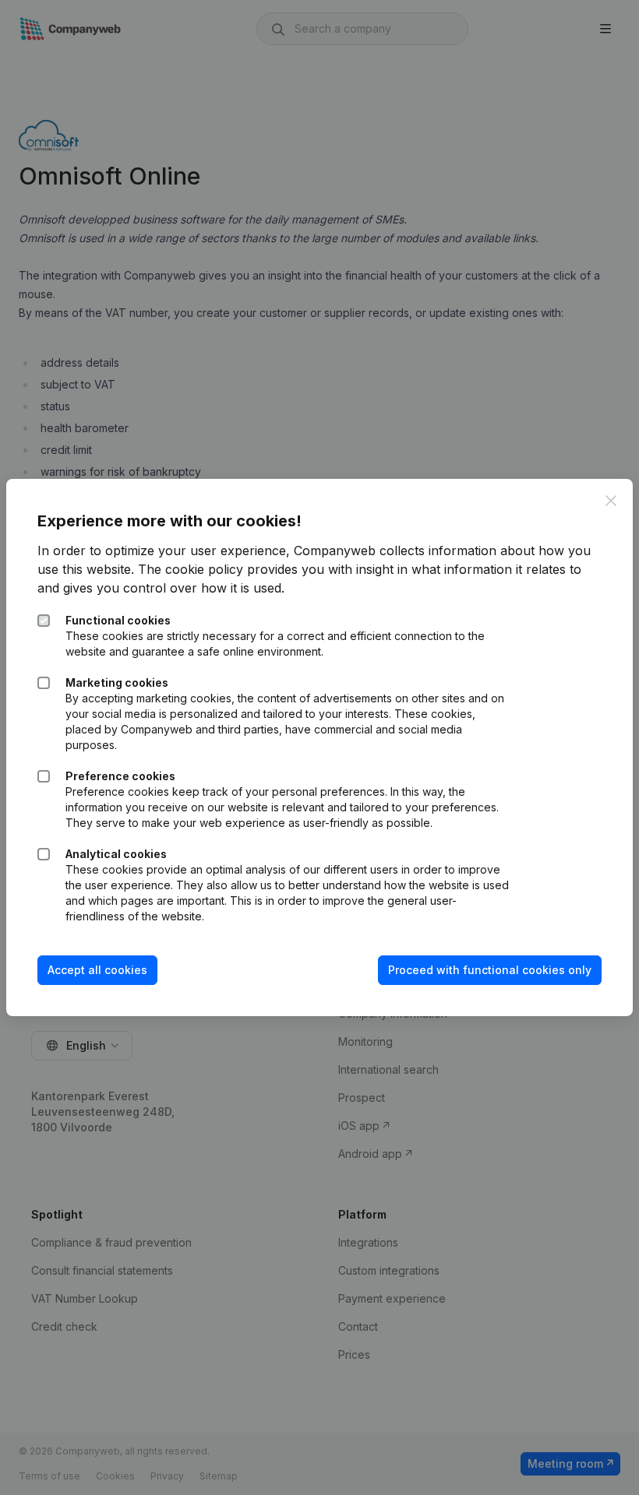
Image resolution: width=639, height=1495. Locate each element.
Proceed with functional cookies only (489, 969)
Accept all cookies (97, 969)
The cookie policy (190, 569)
